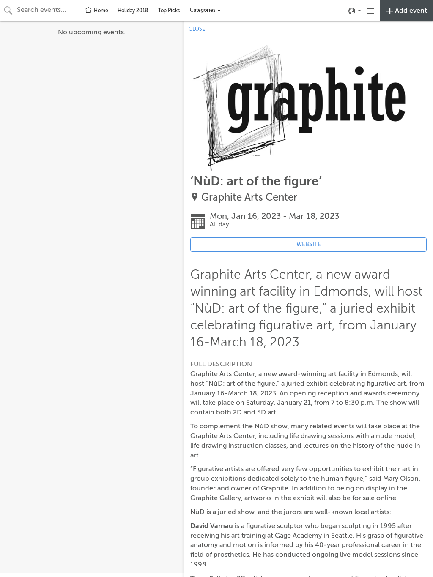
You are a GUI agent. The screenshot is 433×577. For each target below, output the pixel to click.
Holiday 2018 (133, 11)
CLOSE (197, 29)
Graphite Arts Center (249, 197)
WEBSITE (308, 244)
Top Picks (169, 11)
